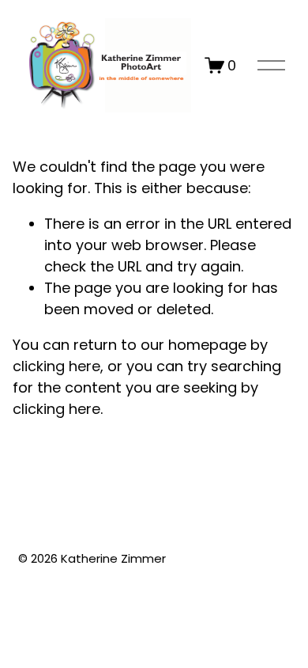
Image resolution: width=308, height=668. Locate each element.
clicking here (56, 366)
